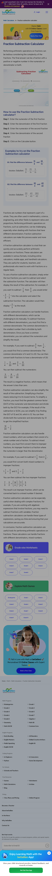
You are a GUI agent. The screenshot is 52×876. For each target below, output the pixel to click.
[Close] (49, 853)
